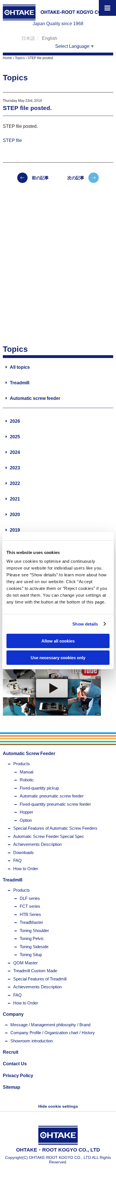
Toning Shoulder (34, 930)
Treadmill (19, 382)
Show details (85, 624)
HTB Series (30, 914)
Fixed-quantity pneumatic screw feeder (55, 804)
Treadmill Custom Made (35, 970)
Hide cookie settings (58, 1106)
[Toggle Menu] (107, 8)
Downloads (23, 852)
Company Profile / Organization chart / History (52, 1032)
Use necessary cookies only (58, 657)
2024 (15, 452)
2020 (15, 514)
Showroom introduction (31, 1040)
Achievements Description (37, 844)
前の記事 (40, 177)
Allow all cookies (58, 641)
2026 (15, 421)
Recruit (10, 1052)
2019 (15, 530)
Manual (26, 771)
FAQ (17, 860)
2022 (15, 483)
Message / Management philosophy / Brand (50, 1024)
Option (26, 820)
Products (21, 763)
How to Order (25, 868)
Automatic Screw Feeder (29, 753)
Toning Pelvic (32, 938)
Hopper (26, 812)
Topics (20, 58)
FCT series (30, 906)
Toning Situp (31, 954)
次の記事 (75, 177)
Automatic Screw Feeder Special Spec (48, 836)
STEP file (12, 140)
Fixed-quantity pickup (39, 788)
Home (7, 58)
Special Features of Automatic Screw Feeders (55, 828)
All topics (20, 367)
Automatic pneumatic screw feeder (52, 796)
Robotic (27, 779)
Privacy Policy (18, 1075)
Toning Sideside (34, 946)
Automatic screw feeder (35, 398)
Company (13, 1014)
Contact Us (15, 1063)
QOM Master (25, 962)
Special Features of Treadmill (39, 978)
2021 (15, 499)
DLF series (30, 898)
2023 (15, 467)
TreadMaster (31, 922)
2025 (15, 436)
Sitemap (11, 1087)
